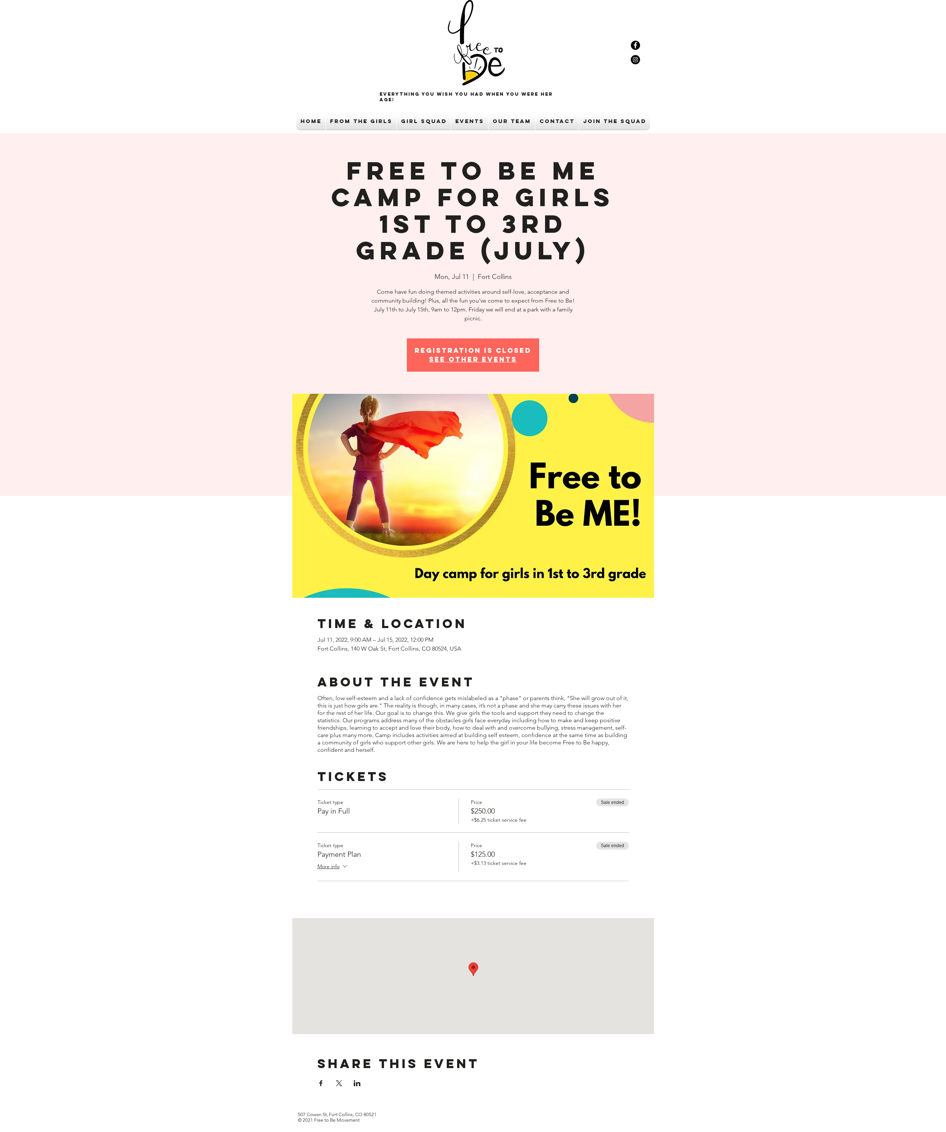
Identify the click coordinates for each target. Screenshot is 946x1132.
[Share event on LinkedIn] (357, 1083)
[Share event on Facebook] (320, 1083)
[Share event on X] (339, 1083)
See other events (473, 359)
